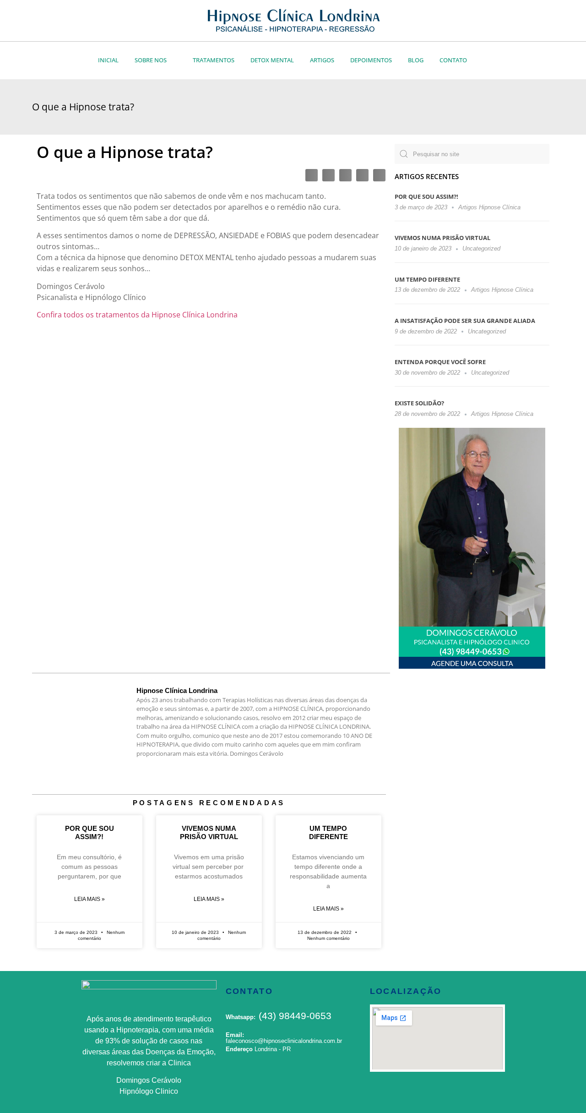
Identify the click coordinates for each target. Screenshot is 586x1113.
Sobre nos (151, 60)
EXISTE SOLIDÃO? (419, 403)
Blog (415, 60)
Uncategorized (481, 248)
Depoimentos (371, 60)
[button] (311, 175)
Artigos (322, 60)
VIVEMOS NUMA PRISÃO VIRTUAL (442, 238)
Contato (453, 60)
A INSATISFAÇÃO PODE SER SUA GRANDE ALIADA (465, 320)
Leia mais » (89, 899)
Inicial (108, 60)
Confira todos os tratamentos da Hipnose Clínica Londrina (137, 315)
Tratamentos (213, 60)
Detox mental (272, 60)
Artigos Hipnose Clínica (489, 207)
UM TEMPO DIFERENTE (427, 279)
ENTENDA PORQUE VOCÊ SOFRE (440, 362)
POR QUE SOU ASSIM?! (426, 196)
